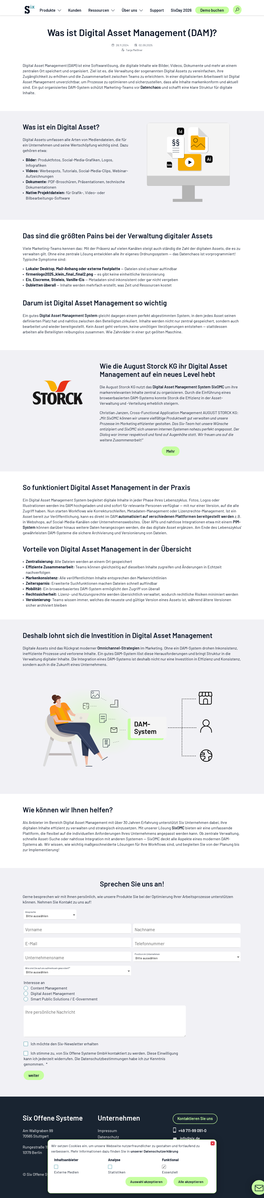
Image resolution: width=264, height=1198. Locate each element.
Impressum (107, 1130)
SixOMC (178, 827)
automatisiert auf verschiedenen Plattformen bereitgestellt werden (176, 516)
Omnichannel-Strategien (118, 648)
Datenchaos (151, 87)
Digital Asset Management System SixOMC (188, 386)
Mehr (170, 451)
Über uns (129, 10)
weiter (33, 1075)
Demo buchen (212, 10)
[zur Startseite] (31, 9)
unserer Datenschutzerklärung (154, 1151)
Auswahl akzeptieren (146, 1181)
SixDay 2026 (181, 10)
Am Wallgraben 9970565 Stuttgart (38, 1133)
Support (157, 10)
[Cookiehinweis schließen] (213, 1143)
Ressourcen (98, 10)
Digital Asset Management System (68, 315)
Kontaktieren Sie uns (195, 1118)
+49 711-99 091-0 (192, 1130)
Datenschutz (108, 1136)
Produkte (47, 10)
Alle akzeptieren (190, 1181)
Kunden (74, 10)
